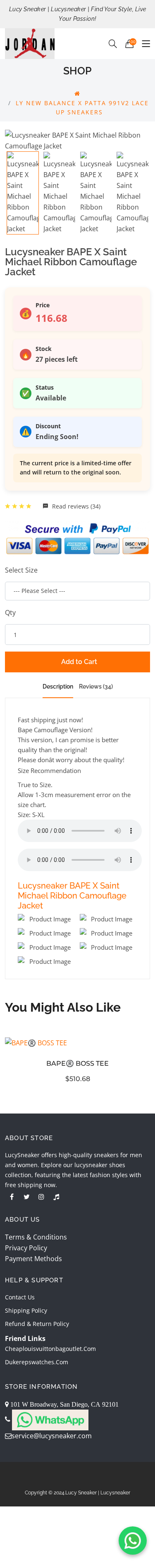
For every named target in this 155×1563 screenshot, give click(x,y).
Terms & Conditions (36, 1237)
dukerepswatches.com (36, 1362)
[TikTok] (56, 1196)
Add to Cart (79, 662)
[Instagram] (41, 1196)
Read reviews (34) (75, 506)
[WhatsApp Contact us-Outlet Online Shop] (133, 1540)
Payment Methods (33, 1258)
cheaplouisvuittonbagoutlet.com (50, 1349)
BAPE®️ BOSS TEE (77, 1063)
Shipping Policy (26, 1310)
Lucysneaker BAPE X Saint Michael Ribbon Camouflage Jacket (72, 896)
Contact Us (20, 1297)
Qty (10, 612)
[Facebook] (11, 1196)
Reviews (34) (96, 686)
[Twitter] (26, 1196)
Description (58, 686)
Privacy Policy (26, 1247)
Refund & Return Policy (37, 1324)
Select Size (21, 570)
